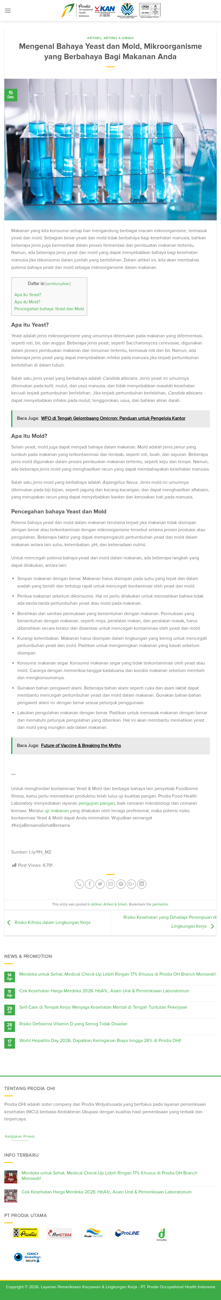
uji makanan (57, 811)
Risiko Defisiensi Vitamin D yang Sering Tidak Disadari (73, 1024)
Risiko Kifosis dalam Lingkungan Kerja (52, 922)
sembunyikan (58, 283)
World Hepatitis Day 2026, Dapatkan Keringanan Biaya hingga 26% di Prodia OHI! (100, 1040)
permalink (160, 904)
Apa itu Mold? (27, 302)
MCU (32, 1112)
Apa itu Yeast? (27, 295)
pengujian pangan (97, 803)
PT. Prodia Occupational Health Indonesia (178, 1286)
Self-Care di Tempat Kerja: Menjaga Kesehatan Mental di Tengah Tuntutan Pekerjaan (103, 1007)
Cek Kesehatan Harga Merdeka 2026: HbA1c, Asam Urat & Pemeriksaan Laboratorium (104, 991)
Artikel (94, 38)
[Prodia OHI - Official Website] (110, 11)
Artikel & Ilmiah (119, 38)
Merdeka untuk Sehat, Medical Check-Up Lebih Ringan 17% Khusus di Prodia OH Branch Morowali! (117, 974)
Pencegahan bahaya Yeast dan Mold (49, 309)
